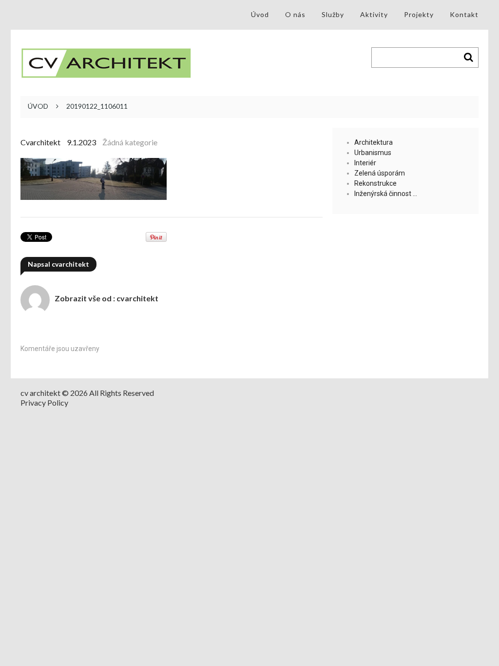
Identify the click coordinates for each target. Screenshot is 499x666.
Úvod (260, 14)
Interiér (365, 163)
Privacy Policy (44, 402)
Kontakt (464, 14)
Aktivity (374, 14)
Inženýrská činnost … (385, 193)
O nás (295, 14)
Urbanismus (372, 153)
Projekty (419, 14)
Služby (333, 14)
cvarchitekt (40, 142)
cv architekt (40, 392)
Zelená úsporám (379, 173)
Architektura (373, 142)
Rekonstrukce (375, 183)
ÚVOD (38, 106)
